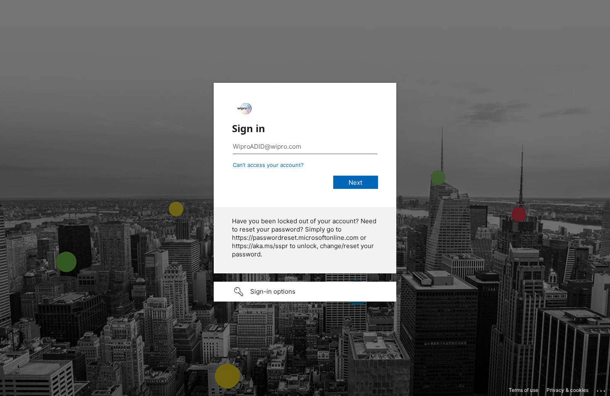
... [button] (602, 389)
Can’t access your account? (268, 165)
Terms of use (523, 390)
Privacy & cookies (567, 390)
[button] (305, 292)
